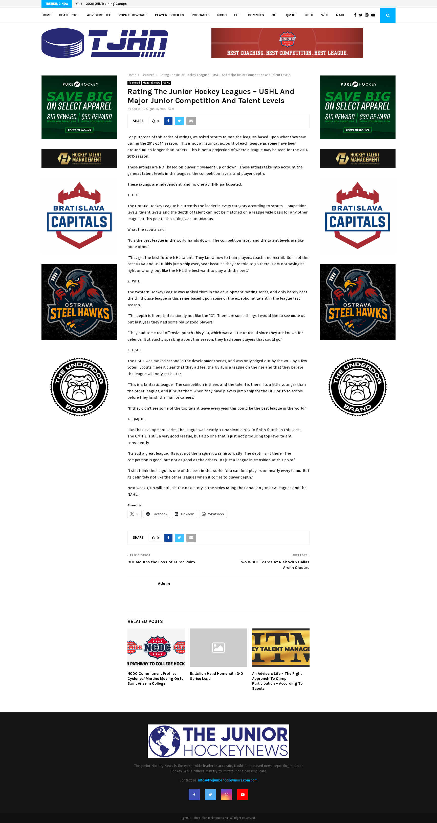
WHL (325, 15)
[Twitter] (362, 15)
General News (151, 82)
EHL (237, 15)
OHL (275, 15)
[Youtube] (374, 15)
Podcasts (201, 15)
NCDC (222, 15)
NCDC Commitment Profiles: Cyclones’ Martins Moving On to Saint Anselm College (155, 678)
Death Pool (69, 15)
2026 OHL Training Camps (106, 4)
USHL (309, 15)
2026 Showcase (133, 15)
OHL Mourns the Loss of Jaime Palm (161, 562)
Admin (136, 109)
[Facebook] (356, 15)
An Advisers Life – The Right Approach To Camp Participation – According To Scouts (277, 681)
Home (46, 15)
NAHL (340, 15)
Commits (256, 15)
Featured (134, 82)
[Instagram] (368, 15)
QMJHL (291, 15)
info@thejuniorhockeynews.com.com (227, 780)
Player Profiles (169, 15)
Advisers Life (99, 15)
